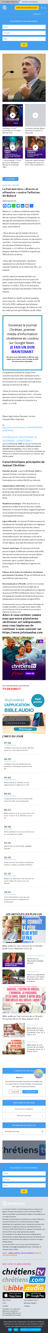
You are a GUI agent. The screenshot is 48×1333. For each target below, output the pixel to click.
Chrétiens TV (20, 575)
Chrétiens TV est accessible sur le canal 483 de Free (11, 130)
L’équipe (27, 1306)
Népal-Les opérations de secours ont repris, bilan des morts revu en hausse (36, 977)
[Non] (45, 1326)
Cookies (5, 1306)
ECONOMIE (10, 179)
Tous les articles (30, 1092)
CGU (4, 1303)
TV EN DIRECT (11, 688)
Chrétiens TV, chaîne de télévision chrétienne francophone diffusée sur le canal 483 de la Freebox (11, 1312)
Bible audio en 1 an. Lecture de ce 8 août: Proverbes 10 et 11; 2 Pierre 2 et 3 (36, 1048)
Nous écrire (6, 1300)
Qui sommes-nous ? (31, 1300)
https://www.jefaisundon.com (22, 632)
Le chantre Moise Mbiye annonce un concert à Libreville (35, 130)
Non (15, 1330)
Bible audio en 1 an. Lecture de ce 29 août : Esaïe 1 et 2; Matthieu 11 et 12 (23, 947)
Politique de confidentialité (30, 1330)
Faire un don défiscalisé (27, 8)
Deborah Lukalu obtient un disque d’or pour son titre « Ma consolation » (35, 162)
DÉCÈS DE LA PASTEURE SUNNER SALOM (35, 961)
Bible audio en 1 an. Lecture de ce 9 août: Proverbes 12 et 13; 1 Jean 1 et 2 (36, 1031)
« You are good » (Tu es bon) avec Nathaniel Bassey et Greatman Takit (11, 163)
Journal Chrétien (31, 444)
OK (10, 1330)
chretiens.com (15, 612)
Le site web (15, 1092)
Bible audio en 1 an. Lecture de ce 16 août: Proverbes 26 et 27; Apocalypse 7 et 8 (22, 1017)
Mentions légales (30, 1303)
